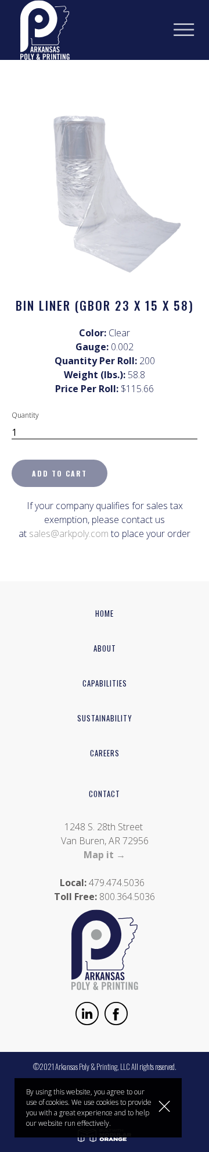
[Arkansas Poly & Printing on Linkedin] (87, 1015)
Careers (105, 753)
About (104, 648)
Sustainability (104, 718)
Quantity (25, 415)
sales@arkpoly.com (69, 533)
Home (104, 613)
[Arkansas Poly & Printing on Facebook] (116, 1015)
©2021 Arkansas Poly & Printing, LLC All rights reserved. (104, 1066)
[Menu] (191, 30)
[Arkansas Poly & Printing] (38, 29)
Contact (104, 793)
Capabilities (104, 683)
